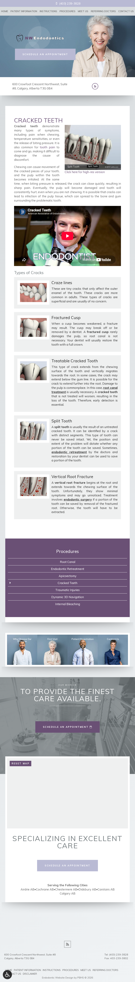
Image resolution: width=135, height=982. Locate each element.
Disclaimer (30, 973)
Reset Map (20, 763)
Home (4, 11)
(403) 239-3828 (118, 954)
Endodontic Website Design (57, 977)
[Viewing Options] (7, 974)
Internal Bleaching (67, 604)
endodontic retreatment (69, 452)
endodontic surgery (78, 499)
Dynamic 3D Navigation (67, 597)
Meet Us (83, 11)
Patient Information (24, 11)
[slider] (93, 167)
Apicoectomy (67, 576)
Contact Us (126, 11)
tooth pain (47, 147)
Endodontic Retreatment (67, 569)
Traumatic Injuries (67, 590)
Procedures (67, 11)
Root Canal (67, 562)
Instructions (48, 11)
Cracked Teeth (67, 583)
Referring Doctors (103, 11)
